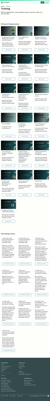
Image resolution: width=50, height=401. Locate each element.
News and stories (4, 367)
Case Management (4, 383)
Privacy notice (20, 395)
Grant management (4, 385)
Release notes (21, 372)
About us (2, 364)
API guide (20, 371)
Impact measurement (5, 386)
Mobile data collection (28, 380)
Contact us (3, 375)
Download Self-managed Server (25, 374)
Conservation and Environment (7, 389)
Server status (3, 395)
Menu (42, 2)
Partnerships (3, 369)
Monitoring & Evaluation (5, 380)
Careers (2, 371)
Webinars (20, 367)
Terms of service (12, 395)
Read (8, 49)
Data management (27, 383)
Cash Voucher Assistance (6, 388)
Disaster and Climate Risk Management (8, 391)
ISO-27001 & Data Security (6, 366)
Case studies (21, 364)
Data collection (27, 381)
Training (8, 6)
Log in (47, 2)
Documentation (22, 366)
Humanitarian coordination (6, 381)
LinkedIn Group (36, 395)
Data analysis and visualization (30, 385)
